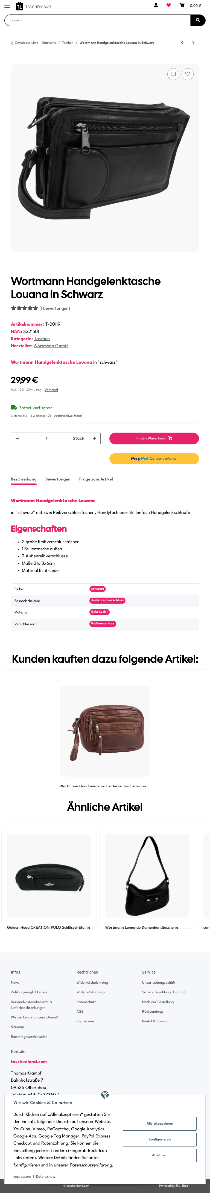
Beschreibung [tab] (24, 479)
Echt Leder (99, 612)
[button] (156, 6)
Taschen (42, 339)
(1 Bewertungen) (54, 308)
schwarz (97, 588)
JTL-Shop (182, 1186)
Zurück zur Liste (26, 43)
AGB (80, 1012)
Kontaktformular (155, 1021)
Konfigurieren (160, 1139)
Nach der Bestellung (158, 1002)
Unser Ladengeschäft (159, 982)
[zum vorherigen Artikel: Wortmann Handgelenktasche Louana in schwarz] (182, 43)
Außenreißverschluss (107, 600)
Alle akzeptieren (160, 1123)
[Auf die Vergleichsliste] (173, 74)
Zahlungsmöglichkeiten (29, 992)
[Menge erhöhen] (94, 438)
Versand (51, 390)
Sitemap (17, 1027)
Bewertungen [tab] (58, 479)
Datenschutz (46, 1176)
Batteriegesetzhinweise (29, 1037)
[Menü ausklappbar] (7, 3)
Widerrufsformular (91, 992)
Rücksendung (152, 1012)
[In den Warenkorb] (15, 61)
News (15, 982)
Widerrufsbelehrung (92, 982)
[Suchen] (198, 20)
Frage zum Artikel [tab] (96, 479)
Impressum (22, 1176)
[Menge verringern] (17, 438)
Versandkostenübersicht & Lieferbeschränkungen (31, 1005)
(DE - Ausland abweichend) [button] (64, 416)
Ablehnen (159, 1155)
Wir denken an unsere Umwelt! (35, 1017)
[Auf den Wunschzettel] (188, 74)
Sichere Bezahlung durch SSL (164, 992)
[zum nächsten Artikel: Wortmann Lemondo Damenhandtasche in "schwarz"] (193, 43)
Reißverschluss (103, 623)
